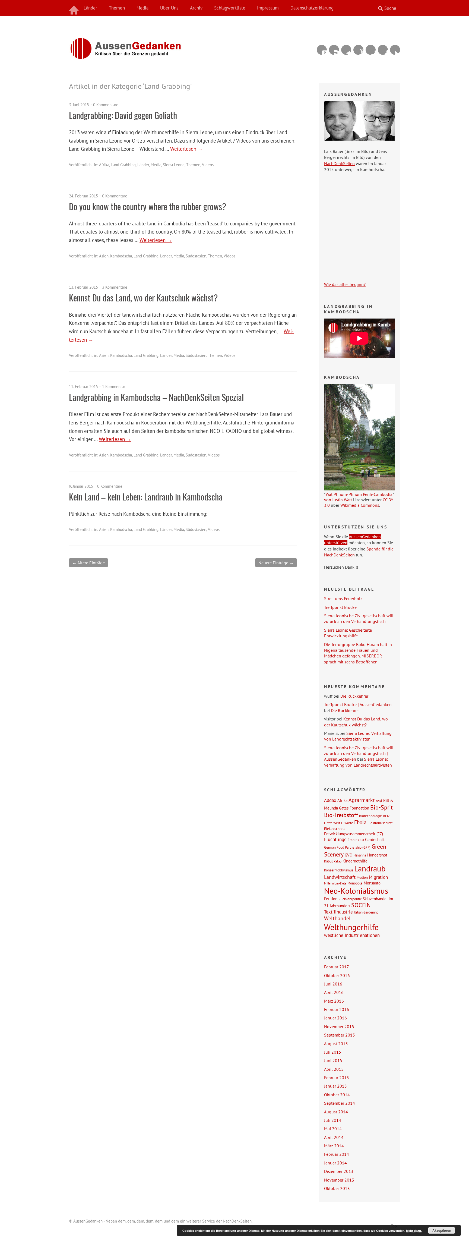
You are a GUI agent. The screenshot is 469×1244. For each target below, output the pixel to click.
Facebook (383, 50)
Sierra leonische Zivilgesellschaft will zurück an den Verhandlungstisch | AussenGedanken (359, 753)
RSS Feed (334, 50)
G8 (362, 840)
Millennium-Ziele (335, 883)
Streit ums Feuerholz (343, 598)
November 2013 (339, 1180)
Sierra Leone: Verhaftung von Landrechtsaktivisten (358, 736)
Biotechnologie (370, 815)
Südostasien (196, 256)
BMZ (386, 815)
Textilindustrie (338, 912)
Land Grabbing (123, 164)
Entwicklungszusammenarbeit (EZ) (353, 833)
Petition (330, 898)
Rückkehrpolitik (350, 898)
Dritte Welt (332, 822)
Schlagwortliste (229, 8)
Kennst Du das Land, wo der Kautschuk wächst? (143, 297)
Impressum (268, 8)
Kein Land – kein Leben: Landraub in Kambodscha (146, 496)
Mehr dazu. (414, 1231)
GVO (348, 855)
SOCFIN (361, 905)
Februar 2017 (336, 966)
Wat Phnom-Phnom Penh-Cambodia (359, 494)
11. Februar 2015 (83, 386)
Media (142, 8)
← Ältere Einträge (88, 562)
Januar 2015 (335, 1086)
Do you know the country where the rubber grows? (147, 206)
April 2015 (334, 1069)
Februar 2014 (336, 1154)
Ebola (360, 822)
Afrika (104, 164)
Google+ (371, 50)
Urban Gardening (366, 912)
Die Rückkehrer (354, 696)
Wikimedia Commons (359, 505)
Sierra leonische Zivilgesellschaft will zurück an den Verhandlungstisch (359, 618)
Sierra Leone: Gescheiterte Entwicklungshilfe (348, 632)
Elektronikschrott (379, 822)
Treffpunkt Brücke (340, 607)
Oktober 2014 (337, 1094)
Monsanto (372, 883)
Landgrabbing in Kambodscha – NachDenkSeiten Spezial (156, 396)
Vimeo (346, 50)
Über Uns (169, 8)
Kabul (328, 861)
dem (122, 1221)
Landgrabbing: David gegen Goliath (123, 115)
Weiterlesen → (186, 148)
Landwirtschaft (340, 877)
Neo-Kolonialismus (356, 891)
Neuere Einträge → (276, 562)
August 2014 (336, 1111)
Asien (104, 256)
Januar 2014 (335, 1163)
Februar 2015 (336, 1077)
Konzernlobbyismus (338, 870)
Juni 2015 (333, 1060)
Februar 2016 (336, 1009)
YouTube (358, 50)
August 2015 (336, 1043)
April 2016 (334, 992)
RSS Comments (322, 50)
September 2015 (339, 1035)
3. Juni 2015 (79, 104)
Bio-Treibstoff (341, 815)
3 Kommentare (114, 287)
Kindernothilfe (355, 861)
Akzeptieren (441, 1230)
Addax (330, 800)
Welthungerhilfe (351, 927)
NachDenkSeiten (339, 163)
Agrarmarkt (361, 800)
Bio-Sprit (381, 807)
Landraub (370, 869)
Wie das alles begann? (345, 284)
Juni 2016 (333, 984)
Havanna (359, 855)
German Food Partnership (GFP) (347, 847)
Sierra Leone (174, 164)
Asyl (379, 800)
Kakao (337, 861)
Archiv (196, 8)
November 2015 (339, 1026)
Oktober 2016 (337, 975)
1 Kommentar (113, 386)
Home (74, 8)
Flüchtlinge (335, 839)
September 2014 (339, 1103)
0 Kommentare (105, 104)
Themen (117, 8)
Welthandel (337, 918)
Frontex (353, 839)
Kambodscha (121, 256)
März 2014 (334, 1145)
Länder (90, 8)
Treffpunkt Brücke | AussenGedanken (358, 704)
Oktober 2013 (337, 1188)
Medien (362, 877)
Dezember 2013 (338, 1171)
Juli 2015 (332, 1052)
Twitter (395, 50)
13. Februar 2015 (83, 287)
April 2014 (334, 1137)
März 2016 (334, 1001)
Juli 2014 (332, 1120)
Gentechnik (375, 839)
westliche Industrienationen (352, 935)
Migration (378, 877)
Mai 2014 (333, 1128)
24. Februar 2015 (83, 196)
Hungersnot (377, 855)
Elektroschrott (334, 828)
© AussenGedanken (86, 1221)
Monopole (355, 883)
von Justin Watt (338, 499)
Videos (208, 164)
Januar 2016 (335, 1018)
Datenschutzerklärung (312, 8)
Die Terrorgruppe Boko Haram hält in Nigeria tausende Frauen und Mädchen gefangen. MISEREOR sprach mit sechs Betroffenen (358, 653)
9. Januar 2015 (81, 486)
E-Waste (347, 822)
